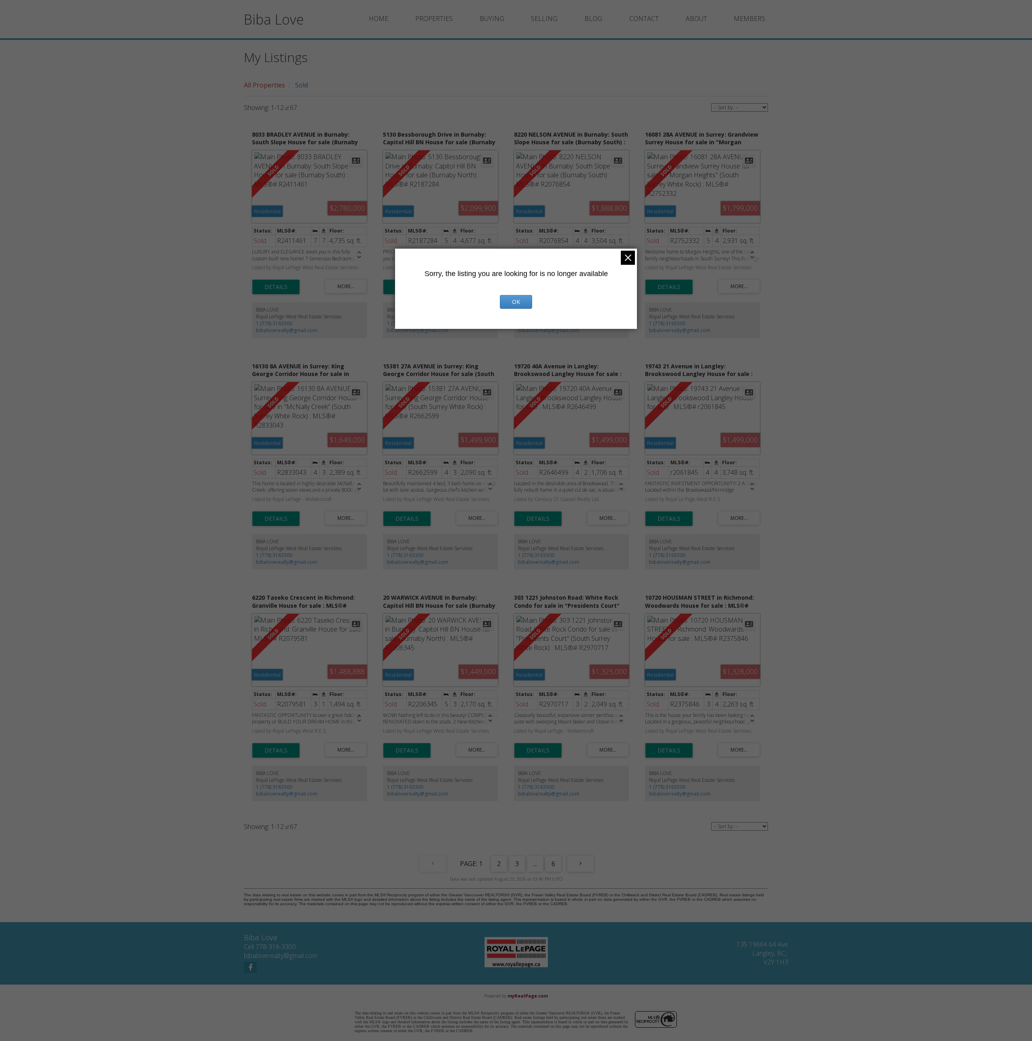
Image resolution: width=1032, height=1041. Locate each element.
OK (516, 301)
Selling (544, 18)
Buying (492, 18)
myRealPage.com (528, 996)
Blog (593, 18)
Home (378, 18)
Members (749, 18)
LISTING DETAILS (276, 287)
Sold (301, 85)
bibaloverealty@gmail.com (286, 330)
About (696, 18)
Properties (434, 18)
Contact (644, 18)
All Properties (264, 85)
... (535, 863)
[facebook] (250, 967)
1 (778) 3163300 (274, 323)
